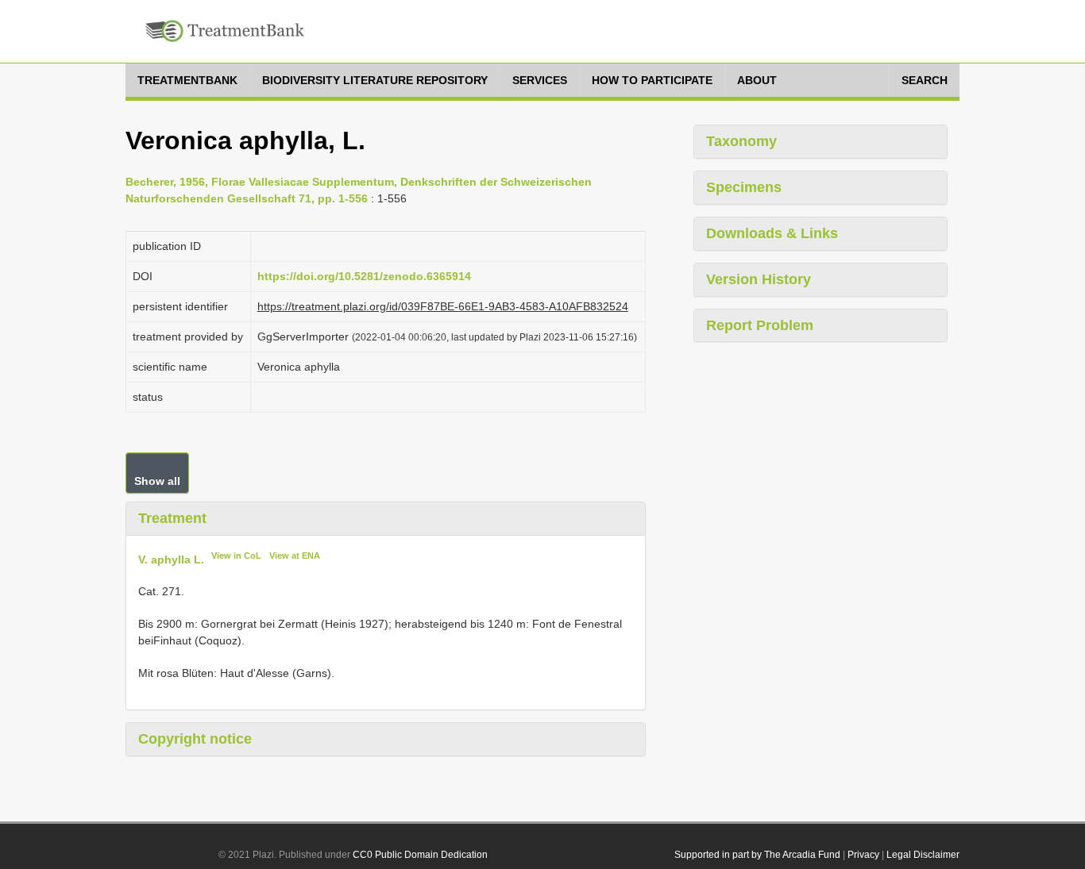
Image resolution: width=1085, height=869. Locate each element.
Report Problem (759, 325)
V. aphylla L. (171, 558)
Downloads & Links (772, 233)
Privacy (863, 854)
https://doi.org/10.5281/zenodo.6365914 (364, 276)
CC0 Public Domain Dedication (420, 854)
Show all (157, 481)
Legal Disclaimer (923, 854)
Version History (758, 279)
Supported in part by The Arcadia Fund (757, 854)
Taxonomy (741, 141)
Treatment (172, 518)
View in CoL (236, 555)
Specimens (744, 187)
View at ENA (294, 555)
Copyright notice (195, 739)
